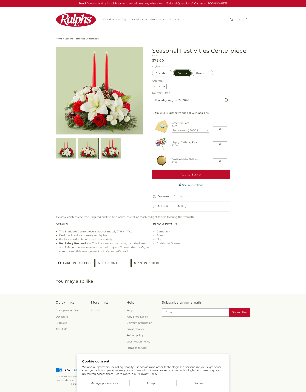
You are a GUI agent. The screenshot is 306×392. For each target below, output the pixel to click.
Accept (151, 383)
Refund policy (134, 335)
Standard (162, 73)
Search (95, 310)
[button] (138, 19)
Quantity (157, 80)
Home (59, 38)
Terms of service (136, 347)
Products (61, 322)
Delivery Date (161, 92)
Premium (202, 73)
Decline (198, 383)
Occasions (62, 316)
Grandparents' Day (67, 310)
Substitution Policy (138, 341)
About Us (61, 329)
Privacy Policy (148, 374)
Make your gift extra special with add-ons (182, 112)
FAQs (129, 310)
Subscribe (239, 312)
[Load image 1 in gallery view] (66, 148)
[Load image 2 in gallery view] (88, 148)
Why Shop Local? (137, 316)
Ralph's (68, 376)
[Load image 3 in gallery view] (110, 148)
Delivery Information (139, 322)
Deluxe (182, 73)
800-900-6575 (218, 3)
